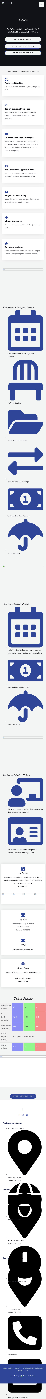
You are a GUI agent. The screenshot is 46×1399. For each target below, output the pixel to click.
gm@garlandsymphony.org (23, 949)
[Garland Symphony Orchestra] (7, 4)
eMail (23, 945)
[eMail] (23, 940)
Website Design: (23, 1376)
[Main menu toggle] (41, 4)
